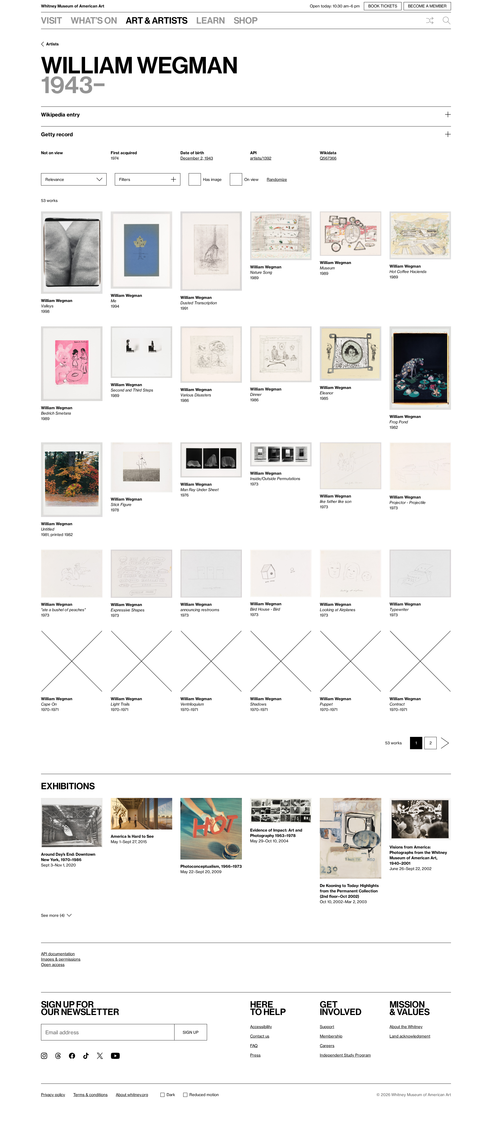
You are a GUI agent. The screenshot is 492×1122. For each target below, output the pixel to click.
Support (327, 1026)
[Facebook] (72, 1056)
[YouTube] (115, 1056)
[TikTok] (86, 1056)
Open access (53, 964)
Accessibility (261, 1026)
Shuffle (429, 20)
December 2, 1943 (196, 158)
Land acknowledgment (409, 1036)
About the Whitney (406, 1026)
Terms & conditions (90, 1094)
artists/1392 (260, 158)
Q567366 (328, 158)
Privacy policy (53, 1094)
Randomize (277, 179)
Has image (212, 179)
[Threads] (58, 1056)
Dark (171, 1094)
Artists (52, 44)
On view (251, 179)
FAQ (254, 1045)
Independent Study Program (345, 1055)
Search (444, 20)
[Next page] (445, 743)
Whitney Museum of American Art (72, 6)
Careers (327, 1045)
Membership (331, 1036)
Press (255, 1055)
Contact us (259, 1036)
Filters (124, 179)
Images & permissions (60, 959)
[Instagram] (44, 1056)
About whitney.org (132, 1094)
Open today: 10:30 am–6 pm (335, 6)
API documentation (58, 953)
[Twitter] (100, 1056)
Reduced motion (204, 1094)
